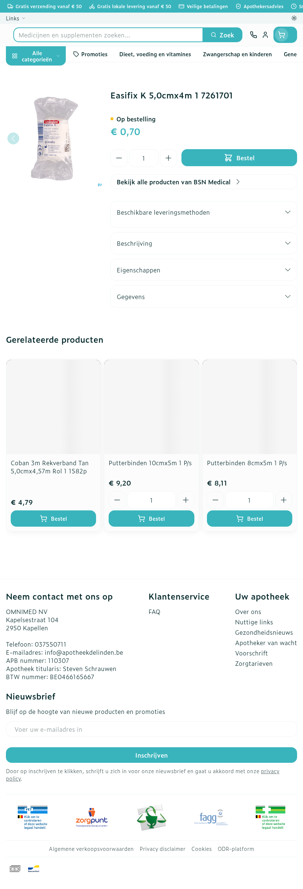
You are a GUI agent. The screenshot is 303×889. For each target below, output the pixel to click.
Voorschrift (251, 653)
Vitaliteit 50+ (47, 166)
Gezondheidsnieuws (264, 632)
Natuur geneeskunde (47, 184)
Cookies (201, 848)
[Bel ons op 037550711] (253, 34)
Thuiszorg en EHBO (47, 202)
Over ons (248, 611)
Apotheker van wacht (266, 642)
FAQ (154, 611)
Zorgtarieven (254, 663)
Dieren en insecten (47, 219)
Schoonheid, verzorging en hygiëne (47, 95)
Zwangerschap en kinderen (47, 146)
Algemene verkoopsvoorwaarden (91, 848)
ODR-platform (236, 848)
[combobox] (108, 34)
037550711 (51, 644)
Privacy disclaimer (162, 848)
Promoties (21, 71)
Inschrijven (151, 755)
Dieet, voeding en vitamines (47, 122)
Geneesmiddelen (47, 237)
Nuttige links (254, 622)
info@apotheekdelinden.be (84, 652)
